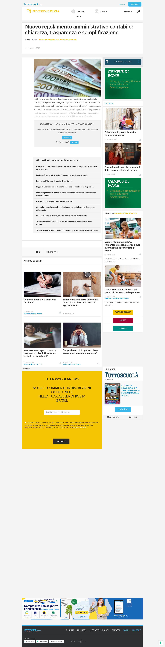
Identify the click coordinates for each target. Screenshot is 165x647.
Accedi (122, 4)
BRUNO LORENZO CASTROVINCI (117, 298)
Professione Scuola (123, 312)
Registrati (136, 630)
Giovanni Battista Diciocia (33, 313)
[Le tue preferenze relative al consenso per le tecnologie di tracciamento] (160, 642)
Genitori (122, 320)
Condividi (60, 312)
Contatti (116, 630)
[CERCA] (137, 12)
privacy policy (81, 427)
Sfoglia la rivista (113, 417)
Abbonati (135, 4)
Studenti (123, 328)
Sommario (133, 417)
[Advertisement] (123, 349)
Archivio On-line (123, 62)
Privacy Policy (30, 641)
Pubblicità (81, 630)
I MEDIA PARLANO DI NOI (99, 630)
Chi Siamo (70, 630)
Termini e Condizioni (57, 641)
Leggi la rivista (123, 409)
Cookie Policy (43, 641)
